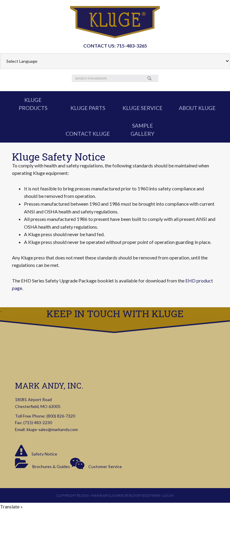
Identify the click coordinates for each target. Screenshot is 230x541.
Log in (168, 495)
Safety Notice (44, 453)
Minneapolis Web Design (114, 495)
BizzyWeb (151, 495)
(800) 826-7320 (60, 415)
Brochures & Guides (50, 466)
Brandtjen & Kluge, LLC (115, 22)
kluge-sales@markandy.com (52, 429)
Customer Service (104, 466)
